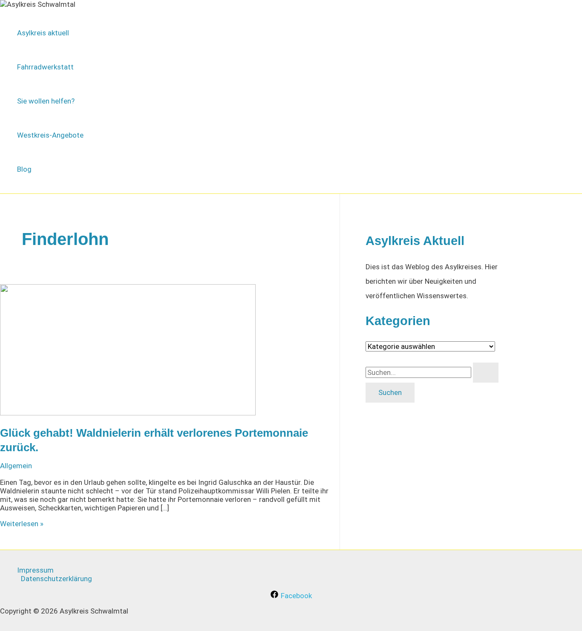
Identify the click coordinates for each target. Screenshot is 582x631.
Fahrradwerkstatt (45, 67)
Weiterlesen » (21, 523)
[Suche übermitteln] (485, 373)
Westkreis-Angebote (50, 135)
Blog (24, 169)
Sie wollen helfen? (46, 101)
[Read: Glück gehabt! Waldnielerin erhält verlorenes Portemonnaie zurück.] (128, 413)
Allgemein (16, 465)
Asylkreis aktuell (43, 33)
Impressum (35, 570)
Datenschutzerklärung (56, 578)
